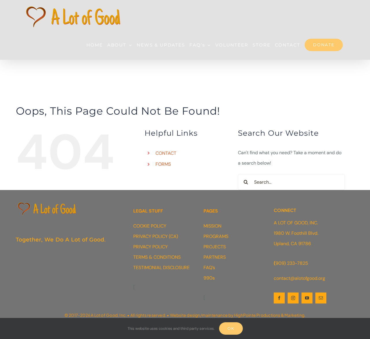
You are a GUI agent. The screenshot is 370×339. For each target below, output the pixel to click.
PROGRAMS (216, 236)
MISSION (212, 226)
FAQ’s (209, 268)
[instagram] (293, 298)
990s (209, 278)
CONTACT (166, 153)
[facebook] (279, 298)
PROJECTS (215, 247)
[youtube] (306, 298)
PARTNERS (215, 257)
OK (230, 328)
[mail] (320, 298)
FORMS (163, 164)
